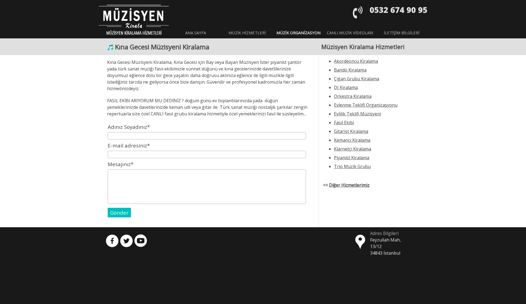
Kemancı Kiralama (352, 140)
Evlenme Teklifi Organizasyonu (366, 105)
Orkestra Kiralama (352, 96)
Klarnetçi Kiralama (352, 149)
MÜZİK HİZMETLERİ (247, 32)
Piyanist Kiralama (351, 158)
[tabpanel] (394, 10)
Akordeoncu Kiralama (356, 61)
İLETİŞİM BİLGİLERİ (401, 32)
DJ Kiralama (346, 87)
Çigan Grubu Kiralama (356, 79)
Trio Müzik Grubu (352, 166)
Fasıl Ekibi (344, 123)
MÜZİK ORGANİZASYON (298, 32)
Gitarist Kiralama (351, 131)
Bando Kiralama (350, 70)
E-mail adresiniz (129, 145)
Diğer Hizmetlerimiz (349, 185)
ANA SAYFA (195, 32)
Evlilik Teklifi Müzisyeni (357, 114)
